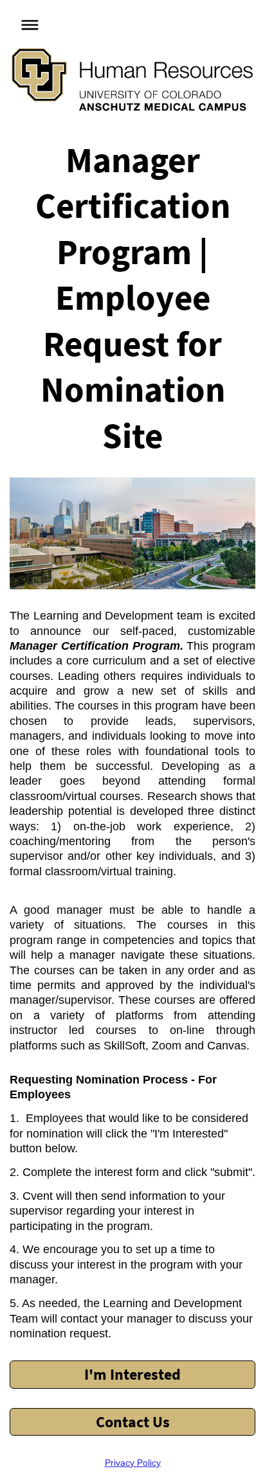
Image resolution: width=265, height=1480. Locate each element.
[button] (27, 23)
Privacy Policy (133, 1463)
